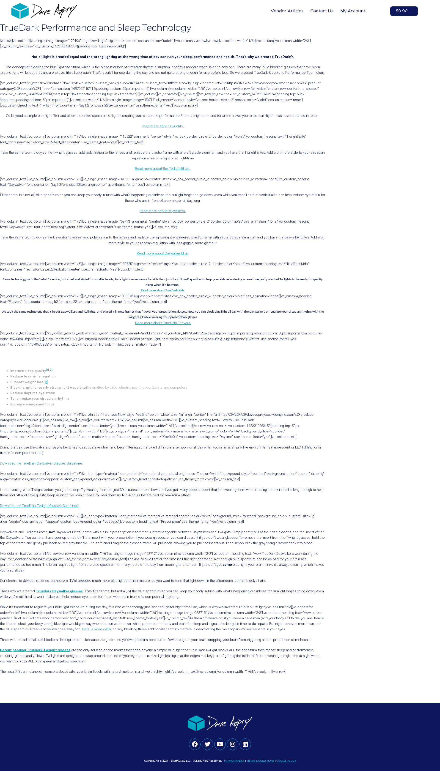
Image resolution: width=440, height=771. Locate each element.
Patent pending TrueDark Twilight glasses (35, 650)
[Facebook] (195, 744)
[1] (47, 369)
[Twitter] (207, 744)
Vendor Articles (287, 11)
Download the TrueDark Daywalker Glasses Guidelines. (41, 463)
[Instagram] (232, 744)
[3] (46, 382)
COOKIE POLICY (286, 760)
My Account (352, 11)
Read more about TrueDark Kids (162, 290)
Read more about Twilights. (163, 126)
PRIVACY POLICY (234, 760)
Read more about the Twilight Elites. (162, 169)
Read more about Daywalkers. (163, 211)
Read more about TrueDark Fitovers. (163, 323)
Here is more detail (97, 629)
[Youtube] (220, 744)
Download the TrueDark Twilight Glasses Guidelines (39, 506)
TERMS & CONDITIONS (260, 760)
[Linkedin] (245, 744)
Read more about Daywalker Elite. (162, 253)
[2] (51, 369)
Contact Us (321, 11)
